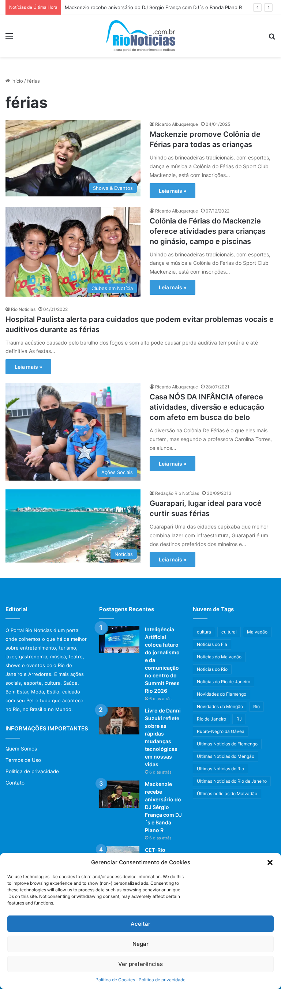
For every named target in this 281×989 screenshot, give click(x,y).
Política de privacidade (162, 979)
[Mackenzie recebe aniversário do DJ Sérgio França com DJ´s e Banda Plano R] (119, 794)
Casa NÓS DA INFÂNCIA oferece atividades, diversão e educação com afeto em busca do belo (207, 407)
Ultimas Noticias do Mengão (225, 756)
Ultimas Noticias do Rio (220, 768)
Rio (256, 706)
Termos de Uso (23, 760)
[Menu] (9, 38)
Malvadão (257, 632)
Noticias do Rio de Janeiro (223, 681)
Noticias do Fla (212, 644)
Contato (15, 783)
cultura (204, 632)
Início (16, 81)
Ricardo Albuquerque (176, 124)
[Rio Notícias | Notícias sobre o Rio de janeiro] (140, 36)
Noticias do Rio (212, 669)
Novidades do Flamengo (221, 694)
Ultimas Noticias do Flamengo (227, 744)
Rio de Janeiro (211, 719)
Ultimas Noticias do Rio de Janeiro (232, 781)
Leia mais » (172, 191)
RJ (239, 719)
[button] (270, 862)
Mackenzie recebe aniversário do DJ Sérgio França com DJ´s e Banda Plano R (153, 7)
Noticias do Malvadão (219, 656)
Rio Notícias (23, 309)
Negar (140, 943)
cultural (229, 632)
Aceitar (140, 923)
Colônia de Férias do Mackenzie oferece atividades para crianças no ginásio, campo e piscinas (208, 231)
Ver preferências (140, 963)
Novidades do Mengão (220, 706)
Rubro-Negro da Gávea (220, 731)
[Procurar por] (272, 38)
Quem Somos (21, 749)
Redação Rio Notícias (177, 493)
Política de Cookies (115, 979)
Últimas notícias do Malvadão (227, 793)
